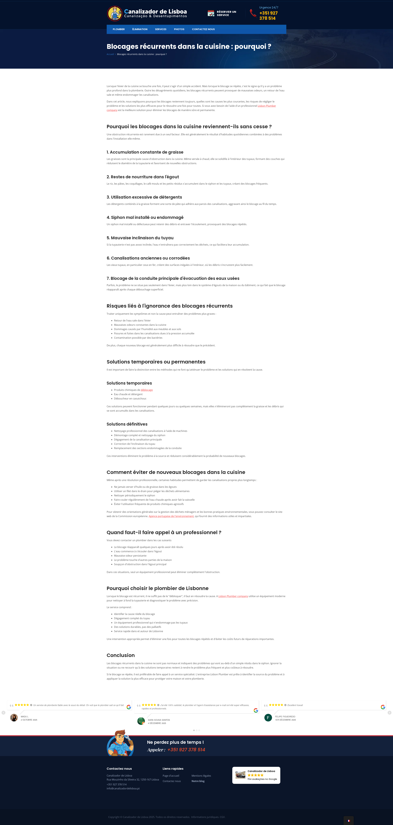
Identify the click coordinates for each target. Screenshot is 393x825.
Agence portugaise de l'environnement (171, 516)
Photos (179, 29)
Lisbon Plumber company (233, 596)
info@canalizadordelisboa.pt (123, 788)
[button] (256, 775)
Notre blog (198, 781)
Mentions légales (201, 775)
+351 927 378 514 (186, 749)
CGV (222, 817)
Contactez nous (203, 29)
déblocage (147, 390)
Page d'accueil (171, 775)
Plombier (119, 29)
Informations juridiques (205, 817)
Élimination (139, 29)
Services (160, 29)
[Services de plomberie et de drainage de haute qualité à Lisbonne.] (157, 13)
